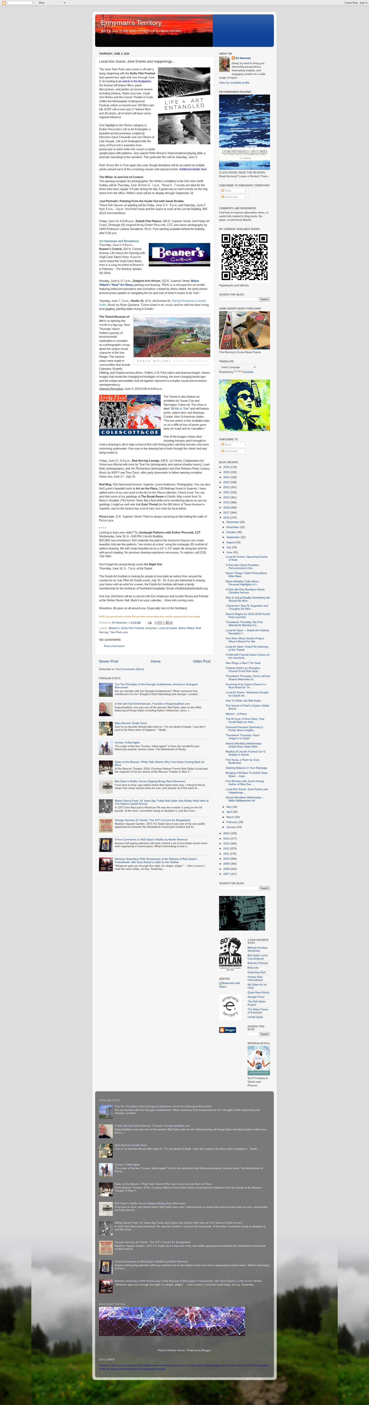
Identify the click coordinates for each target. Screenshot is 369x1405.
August (231, 542)
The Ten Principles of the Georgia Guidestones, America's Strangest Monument (163, 1106)
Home (156, 661)
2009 (226, 863)
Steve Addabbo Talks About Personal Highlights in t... (242, 583)
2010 (226, 858)
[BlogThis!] (160, 623)
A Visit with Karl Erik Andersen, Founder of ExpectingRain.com (152, 703)
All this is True (180, 408)
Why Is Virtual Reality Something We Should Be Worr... (248, 599)
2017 (226, 512)
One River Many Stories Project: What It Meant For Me (245, 640)
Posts (227, 190)
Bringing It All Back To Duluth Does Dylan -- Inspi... (247, 774)
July (229, 547)
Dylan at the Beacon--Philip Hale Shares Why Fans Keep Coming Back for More (163, 1184)
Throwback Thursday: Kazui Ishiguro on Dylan (243, 737)
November (233, 527)
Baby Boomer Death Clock (131, 723)
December (233, 522)
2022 (226, 487)
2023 (226, 482)
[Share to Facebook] (167, 623)
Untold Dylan (255, 1017)
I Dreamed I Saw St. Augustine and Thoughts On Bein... (247, 607)
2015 (226, 833)
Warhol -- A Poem (236, 713)
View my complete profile (234, 82)
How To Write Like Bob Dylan (243, 700)
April (229, 811)
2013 (226, 843)
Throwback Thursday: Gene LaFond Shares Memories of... (248, 678)
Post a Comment (114, 646)
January (231, 827)
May (229, 806)
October (231, 532)
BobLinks (253, 967)
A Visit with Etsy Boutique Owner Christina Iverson (245, 591)
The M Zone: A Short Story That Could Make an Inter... (245, 720)
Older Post (201, 661)
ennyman (151, 628)
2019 (226, 502)
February (232, 822)
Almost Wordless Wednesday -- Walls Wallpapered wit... (245, 799)
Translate (247, 372)
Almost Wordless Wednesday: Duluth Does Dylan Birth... (244, 745)
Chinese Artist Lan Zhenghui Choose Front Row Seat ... (243, 670)
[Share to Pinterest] (171, 623)
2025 (226, 472)
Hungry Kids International (255, 978)
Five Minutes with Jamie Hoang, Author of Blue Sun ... (245, 783)
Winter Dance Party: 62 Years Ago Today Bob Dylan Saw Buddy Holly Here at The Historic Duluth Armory (178, 1222)
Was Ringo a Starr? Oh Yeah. (243, 663)
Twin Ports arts (119, 632)
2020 (226, 497)
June (229, 552)
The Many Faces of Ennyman (258, 1011)
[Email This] (156, 623)
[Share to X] (164, 623)
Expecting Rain (257, 972)
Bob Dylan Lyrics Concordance (258, 957)
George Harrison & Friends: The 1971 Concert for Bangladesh (152, 820)
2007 (226, 874)
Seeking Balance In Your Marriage (246, 767)
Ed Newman (243, 58)
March (230, 817)
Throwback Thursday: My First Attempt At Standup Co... (244, 624)
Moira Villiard (186, 628)
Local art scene (167, 628)
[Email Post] (149, 622)
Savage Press (256, 996)
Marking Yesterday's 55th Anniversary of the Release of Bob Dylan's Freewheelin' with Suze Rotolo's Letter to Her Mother (156, 860)
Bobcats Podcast (258, 963)
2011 (226, 853)
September (233, 537)
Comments (231, 197)
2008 (226, 869)
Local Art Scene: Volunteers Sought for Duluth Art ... (247, 694)
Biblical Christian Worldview (258, 949)
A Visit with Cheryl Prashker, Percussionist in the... (242, 567)
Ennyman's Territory (131, 23)
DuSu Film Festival (132, 628)
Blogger (206, 1350)
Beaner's (114, 628)
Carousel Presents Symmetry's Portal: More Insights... (244, 729)
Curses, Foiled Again (127, 742)
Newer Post (108, 661)
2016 (226, 517)
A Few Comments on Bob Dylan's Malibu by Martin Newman (151, 839)
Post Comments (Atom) (130, 669)
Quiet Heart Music (258, 992)
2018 (226, 507)
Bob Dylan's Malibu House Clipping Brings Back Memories (150, 781)
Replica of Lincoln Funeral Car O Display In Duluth (245, 753)
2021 (226, 492)
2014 (226, 838)
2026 (226, 467)
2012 (226, 848)
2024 (226, 477)
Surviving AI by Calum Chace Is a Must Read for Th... (246, 686)
